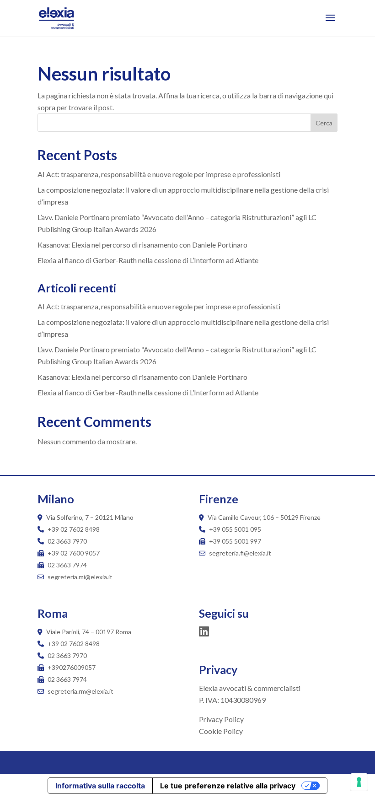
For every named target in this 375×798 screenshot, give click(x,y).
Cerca (324, 123)
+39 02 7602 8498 (74, 529)
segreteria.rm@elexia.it (79, 691)
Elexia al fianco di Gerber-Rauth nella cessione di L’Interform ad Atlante (148, 260)
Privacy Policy (221, 719)
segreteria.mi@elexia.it (79, 577)
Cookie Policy (221, 731)
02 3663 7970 (67, 541)
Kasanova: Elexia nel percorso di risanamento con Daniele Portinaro (142, 244)
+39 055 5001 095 (235, 529)
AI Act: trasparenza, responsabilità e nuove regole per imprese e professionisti (159, 174)
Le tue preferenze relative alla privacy (227, 785)
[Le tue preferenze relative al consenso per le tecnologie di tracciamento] (359, 782)
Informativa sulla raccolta (100, 785)
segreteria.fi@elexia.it (239, 553)
